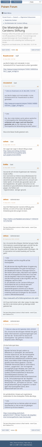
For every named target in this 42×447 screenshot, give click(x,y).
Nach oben (5, 430)
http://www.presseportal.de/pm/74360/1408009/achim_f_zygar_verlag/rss (21, 104)
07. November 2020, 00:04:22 (11, 324)
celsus (5, 199)
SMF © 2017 (19, 444)
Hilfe (11, 442)
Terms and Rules (18, 442)
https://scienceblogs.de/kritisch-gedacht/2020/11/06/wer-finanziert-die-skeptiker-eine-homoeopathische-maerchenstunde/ (20, 415)
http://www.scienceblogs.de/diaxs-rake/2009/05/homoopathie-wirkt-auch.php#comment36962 (14, 153)
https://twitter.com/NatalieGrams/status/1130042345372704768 (20, 220)
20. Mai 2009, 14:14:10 (9, 168)
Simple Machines (27, 444)
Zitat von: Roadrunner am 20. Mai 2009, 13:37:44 (20, 91)
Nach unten (6, 50)
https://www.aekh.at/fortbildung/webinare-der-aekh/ (21, 298)
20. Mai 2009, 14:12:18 (9, 145)
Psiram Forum (9, 6)
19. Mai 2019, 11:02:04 (9, 202)
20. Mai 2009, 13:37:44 (9, 59)
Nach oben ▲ (28, 442)
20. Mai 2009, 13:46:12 (9, 86)
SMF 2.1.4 (12, 444)
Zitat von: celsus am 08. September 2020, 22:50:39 (21, 329)
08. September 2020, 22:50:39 (11, 239)
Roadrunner (8, 56)
